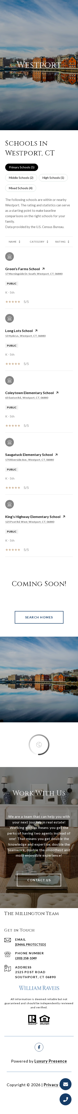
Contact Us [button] (39, 880)
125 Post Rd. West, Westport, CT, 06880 (29, 521)
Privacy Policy (58, 1084)
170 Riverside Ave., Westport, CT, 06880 (29, 459)
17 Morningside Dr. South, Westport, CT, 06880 (33, 273)
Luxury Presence (50, 1061)
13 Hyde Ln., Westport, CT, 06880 (25, 335)
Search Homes (39, 617)
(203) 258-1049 (26, 958)
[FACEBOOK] (39, 1047)
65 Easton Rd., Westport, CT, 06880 (26, 397)
